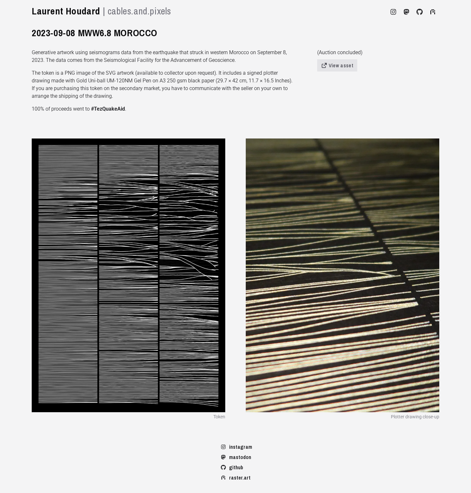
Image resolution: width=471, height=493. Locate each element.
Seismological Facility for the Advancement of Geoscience (169, 60)
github (236, 467)
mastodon (240, 457)
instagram (240, 446)
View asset (341, 65)
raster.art (240, 477)
